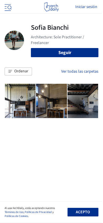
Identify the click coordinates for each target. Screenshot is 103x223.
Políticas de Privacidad (38, 212)
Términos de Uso (14, 212)
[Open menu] (7, 7)
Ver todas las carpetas (79, 71)
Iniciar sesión (86, 7)
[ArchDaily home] (51, 6)
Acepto (83, 212)
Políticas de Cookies (16, 216)
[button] (18, 71)
